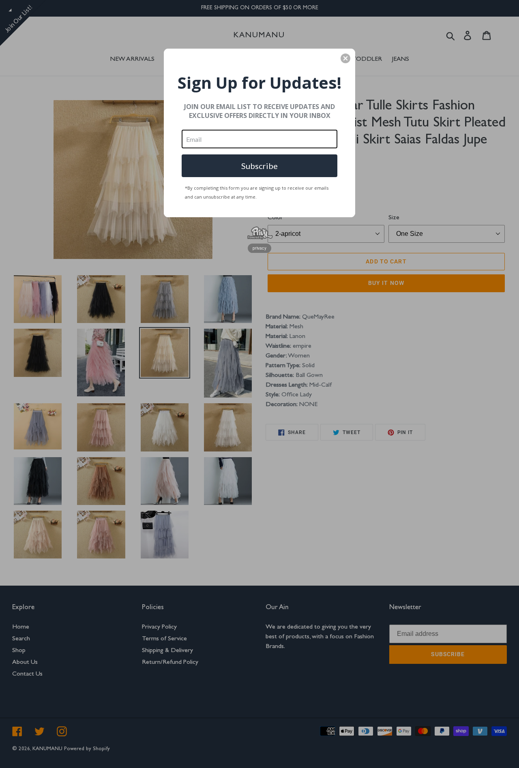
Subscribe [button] (259, 166)
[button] (345, 58)
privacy (259, 248)
